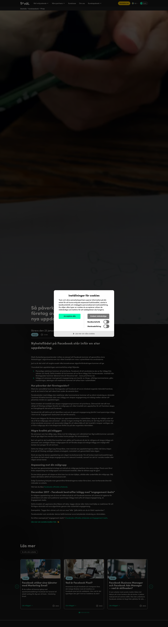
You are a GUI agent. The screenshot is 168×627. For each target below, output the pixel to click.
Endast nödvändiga (98, 316)
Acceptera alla (70, 316)
